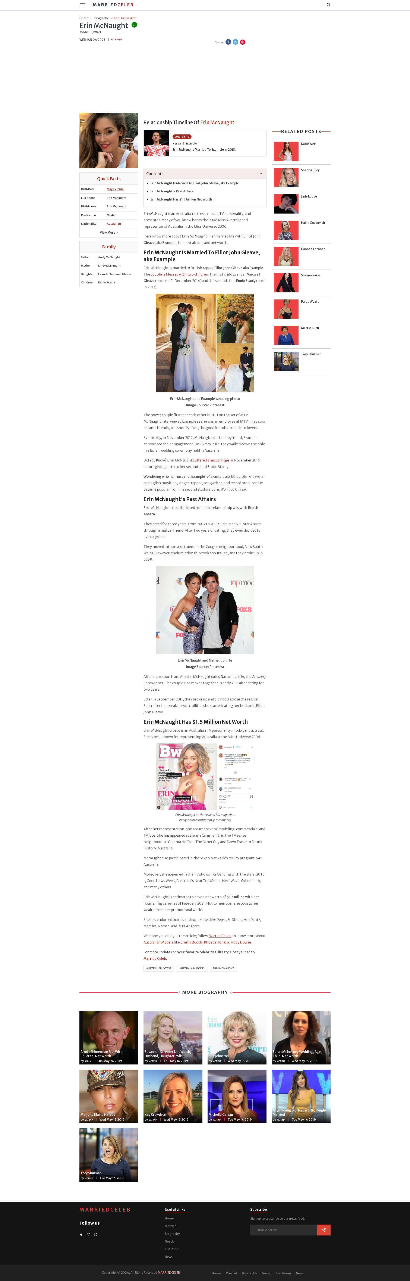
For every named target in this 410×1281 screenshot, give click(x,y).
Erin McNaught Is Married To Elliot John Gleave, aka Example (195, 183)
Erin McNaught (223, 968)
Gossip (169, 1241)
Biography (172, 1234)
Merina (153, 1061)
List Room (172, 1249)
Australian (114, 224)
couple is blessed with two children (179, 274)
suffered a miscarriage (211, 460)
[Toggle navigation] (83, 5)
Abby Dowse (241, 942)
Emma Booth (191, 942)
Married (113, 4)
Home (169, 1218)
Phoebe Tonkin (216, 942)
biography (101, 18)
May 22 (111, 189)
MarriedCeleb (220, 936)
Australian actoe (158, 968)
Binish (118, 39)
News (169, 1257)
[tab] (205, 174)
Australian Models (158, 942)
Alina (88, 1061)
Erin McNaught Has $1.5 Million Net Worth (182, 199)
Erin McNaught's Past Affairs (172, 191)
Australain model (192, 968)
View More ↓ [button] (109, 232)
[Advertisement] (205, 79)
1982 (120, 189)
